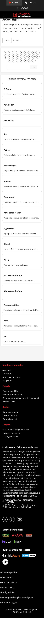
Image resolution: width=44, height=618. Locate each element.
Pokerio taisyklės (10, 391)
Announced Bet (11, 305)
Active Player (10, 165)
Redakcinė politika (8, 582)
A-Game (7, 89)
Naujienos (7, 380)
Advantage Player (12, 212)
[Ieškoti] (33, 67)
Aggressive (9, 228)
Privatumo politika (8, 572)
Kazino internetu (10, 412)
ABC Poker (9, 104)
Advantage (9, 197)
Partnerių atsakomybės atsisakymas (16, 597)
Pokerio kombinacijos (12, 394)
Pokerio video (8, 401)
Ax (5, 336)
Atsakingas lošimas (11, 377)
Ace (7, 40)
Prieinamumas (6, 577)
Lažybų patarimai (10, 436)
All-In (6, 260)
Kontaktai (6, 373)
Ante (6, 320)
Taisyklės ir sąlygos (8, 602)
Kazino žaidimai (9, 415)
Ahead (7, 244)
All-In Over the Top (13, 275)
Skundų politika (7, 592)
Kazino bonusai (9, 419)
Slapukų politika (7, 587)
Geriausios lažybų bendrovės (15, 429)
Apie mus (6, 370)
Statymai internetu (11, 433)
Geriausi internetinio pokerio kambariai (20, 398)
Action (17, 40)
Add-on (7, 181)
